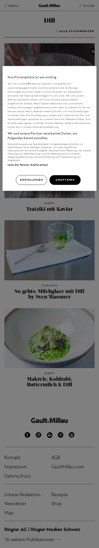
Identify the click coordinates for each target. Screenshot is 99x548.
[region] (50, 128)
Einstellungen (31, 179)
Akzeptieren (64, 179)
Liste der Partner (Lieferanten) (28, 165)
